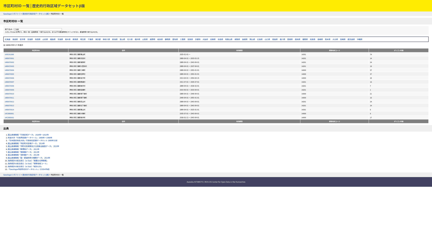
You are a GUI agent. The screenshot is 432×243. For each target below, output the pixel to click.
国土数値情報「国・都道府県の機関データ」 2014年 (29, 157)
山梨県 (145, 39)
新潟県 (115, 39)
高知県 (297, 39)
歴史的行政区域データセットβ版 (35, 13)
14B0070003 (9, 66)
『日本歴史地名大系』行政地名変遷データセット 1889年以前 (32, 140)
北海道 (7, 39)
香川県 (282, 39)
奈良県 (220, 39)
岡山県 (252, 39)
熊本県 (327, 39)
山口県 (267, 39)
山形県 (45, 39)
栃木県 (68, 39)
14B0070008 (9, 86)
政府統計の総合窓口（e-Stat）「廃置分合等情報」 (28, 160)
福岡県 (305, 39)
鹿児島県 (351, 39)
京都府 (197, 39)
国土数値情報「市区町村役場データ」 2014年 (26, 143)
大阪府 (205, 39)
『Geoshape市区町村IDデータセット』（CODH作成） (29, 169)
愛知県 (175, 39)
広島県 (260, 39)
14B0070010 (9, 93)
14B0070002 (9, 62)
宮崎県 (342, 39)
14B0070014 (9, 109)
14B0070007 (9, 82)
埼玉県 (83, 39)
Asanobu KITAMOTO (195, 181)
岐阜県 (160, 39)
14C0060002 (9, 117)
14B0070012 (9, 101)
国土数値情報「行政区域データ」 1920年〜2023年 (28, 134)
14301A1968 (9, 54)
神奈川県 (106, 39)
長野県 (152, 39)
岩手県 (22, 39)
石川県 (130, 39)
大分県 (335, 39)
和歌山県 (228, 39)
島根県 (245, 39)
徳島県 (275, 39)
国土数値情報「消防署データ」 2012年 (23, 154)
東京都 (98, 39)
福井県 (137, 39)
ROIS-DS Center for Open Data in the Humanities (225, 181)
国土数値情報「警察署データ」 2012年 (23, 152)
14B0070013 (9, 105)
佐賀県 (312, 39)
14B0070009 (9, 90)
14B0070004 (9, 70)
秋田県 (37, 39)
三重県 (182, 39)
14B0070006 (9, 78)
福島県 (52, 39)
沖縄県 (359, 39)
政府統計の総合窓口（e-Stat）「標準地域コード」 (28, 163)
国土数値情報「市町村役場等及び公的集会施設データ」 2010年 (33, 146)
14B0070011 (9, 97)
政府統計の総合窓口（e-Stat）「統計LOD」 (25, 166)
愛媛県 (290, 39)
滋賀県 (190, 39)
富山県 (122, 39)
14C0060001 (9, 113)
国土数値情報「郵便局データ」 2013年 (23, 149)
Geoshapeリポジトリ (12, 13)
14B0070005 (9, 74)
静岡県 (167, 39)
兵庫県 (213, 39)
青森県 (15, 39)
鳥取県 (237, 39)
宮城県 (30, 39)
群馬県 (75, 39)
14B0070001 (9, 58)
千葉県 (90, 39)
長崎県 (320, 39)
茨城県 (60, 39)
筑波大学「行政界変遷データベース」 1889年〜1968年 (30, 137)
